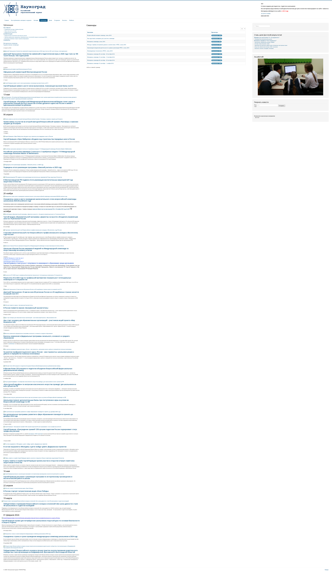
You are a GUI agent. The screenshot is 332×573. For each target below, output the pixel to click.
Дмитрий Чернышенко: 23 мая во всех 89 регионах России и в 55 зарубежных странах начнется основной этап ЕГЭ (41, 293)
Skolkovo (71, 20)
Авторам (36, 20)
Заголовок (90, 32)
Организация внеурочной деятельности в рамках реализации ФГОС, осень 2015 (108, 48)
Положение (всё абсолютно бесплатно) (263, 39)
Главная (6, 20)
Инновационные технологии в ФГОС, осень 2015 (99, 51)
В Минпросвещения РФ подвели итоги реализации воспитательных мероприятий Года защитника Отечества (38, 181)
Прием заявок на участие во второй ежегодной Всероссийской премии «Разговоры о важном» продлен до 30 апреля (40, 122)
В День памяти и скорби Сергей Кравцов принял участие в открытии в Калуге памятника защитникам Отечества (38, 461)
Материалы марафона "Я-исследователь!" (265, 40)
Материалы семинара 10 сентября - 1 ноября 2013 (100, 63)
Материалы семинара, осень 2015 (96, 41)
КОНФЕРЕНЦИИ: (8, 34)
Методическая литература (10, 43)
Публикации (43, 20)
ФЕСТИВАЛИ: (7, 28)
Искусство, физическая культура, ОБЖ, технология (266, 47)
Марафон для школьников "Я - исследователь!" (266, 37)
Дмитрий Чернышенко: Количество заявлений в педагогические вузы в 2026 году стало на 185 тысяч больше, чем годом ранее (40, 55)
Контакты (64, 20)
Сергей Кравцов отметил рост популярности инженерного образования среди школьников (38, 263)
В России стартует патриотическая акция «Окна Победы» (26, 491)
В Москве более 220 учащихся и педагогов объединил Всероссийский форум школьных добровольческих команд (37, 369)
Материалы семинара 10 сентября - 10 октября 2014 (101, 57)
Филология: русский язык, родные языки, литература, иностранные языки (271, 45)
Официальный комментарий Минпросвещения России (25, 72)
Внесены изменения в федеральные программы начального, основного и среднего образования (36, 337)
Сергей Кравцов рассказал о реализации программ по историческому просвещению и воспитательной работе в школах (37, 477)
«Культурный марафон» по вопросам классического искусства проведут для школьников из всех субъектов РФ (39, 385)
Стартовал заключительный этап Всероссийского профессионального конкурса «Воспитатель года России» (40, 233)
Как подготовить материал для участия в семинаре (100, 38)
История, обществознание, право (262, 43)
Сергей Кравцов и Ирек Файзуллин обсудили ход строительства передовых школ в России (39, 139)
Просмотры (214, 32)
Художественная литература (11, 45)
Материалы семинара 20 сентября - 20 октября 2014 (101, 60)
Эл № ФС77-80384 (265, 13)
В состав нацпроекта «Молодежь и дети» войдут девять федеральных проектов (34, 447)
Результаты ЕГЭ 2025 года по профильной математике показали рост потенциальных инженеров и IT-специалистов (37, 279)
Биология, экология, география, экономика (264, 48)
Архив (50, 20)
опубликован (11, 343)
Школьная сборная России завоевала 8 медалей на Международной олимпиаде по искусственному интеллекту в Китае (36, 249)
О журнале (57, 20)
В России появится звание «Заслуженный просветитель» (25, 308)
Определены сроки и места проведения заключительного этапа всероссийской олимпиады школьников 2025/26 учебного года (39, 200)
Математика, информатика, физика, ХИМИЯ (264, 42)
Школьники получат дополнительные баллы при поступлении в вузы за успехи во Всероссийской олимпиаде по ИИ (36, 401)
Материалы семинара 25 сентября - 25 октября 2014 (101, 54)
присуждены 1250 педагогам (35, 433)
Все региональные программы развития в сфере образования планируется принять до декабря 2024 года (38, 415)
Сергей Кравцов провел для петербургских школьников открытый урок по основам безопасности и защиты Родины (41, 521)
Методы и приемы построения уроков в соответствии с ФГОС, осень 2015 (106, 44)
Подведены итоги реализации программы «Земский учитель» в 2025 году (32, 167)
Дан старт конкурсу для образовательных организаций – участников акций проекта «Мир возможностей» (39, 321)
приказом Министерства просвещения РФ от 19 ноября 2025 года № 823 (51, 209)
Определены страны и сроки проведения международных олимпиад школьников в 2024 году (40, 536)
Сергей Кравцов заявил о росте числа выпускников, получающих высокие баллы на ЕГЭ (38, 86)
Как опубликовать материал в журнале (21, 20)
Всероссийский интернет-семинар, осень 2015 (99, 35)
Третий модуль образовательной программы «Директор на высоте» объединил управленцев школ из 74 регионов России (40, 218)
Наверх (327, 569)
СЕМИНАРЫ (6, 40)
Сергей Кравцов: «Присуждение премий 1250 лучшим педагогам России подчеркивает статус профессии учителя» (40, 430)
